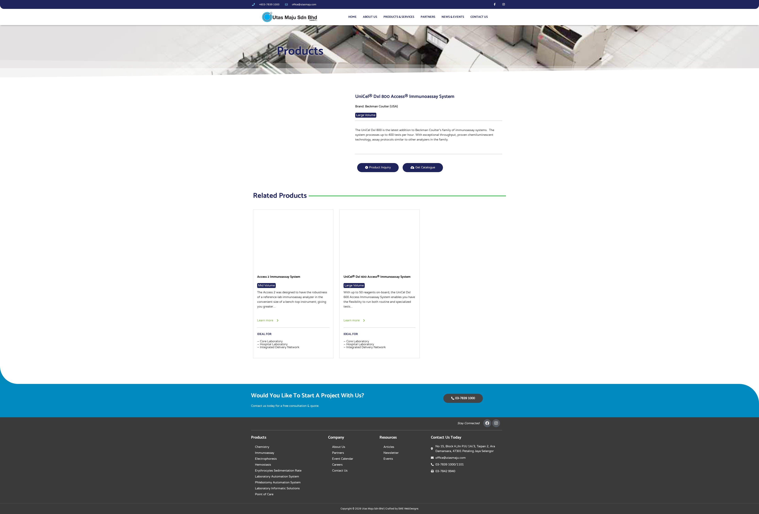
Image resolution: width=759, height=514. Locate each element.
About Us (370, 16)
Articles (388, 447)
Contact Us (479, 16)
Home (352, 16)
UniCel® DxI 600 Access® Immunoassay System (377, 277)
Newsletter (391, 453)
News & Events (453, 16)
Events (388, 459)
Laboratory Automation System (277, 476)
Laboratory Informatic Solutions (277, 488)
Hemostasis (263, 464)
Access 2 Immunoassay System (278, 277)
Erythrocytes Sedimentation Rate (278, 470)
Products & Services (398, 16)
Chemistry (262, 447)
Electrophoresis (266, 459)
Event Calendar (342, 459)
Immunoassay (264, 453)
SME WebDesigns (408, 508)
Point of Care (264, 494)
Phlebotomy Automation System (278, 482)
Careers (337, 464)
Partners (428, 16)
